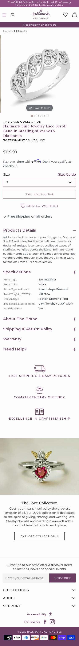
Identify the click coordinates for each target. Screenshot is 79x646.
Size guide (67, 174)
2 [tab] (36, 116)
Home (7, 31)
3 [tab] (39, 116)
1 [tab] (32, 116)
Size (6, 174)
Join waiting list (39, 194)
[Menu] (4, 15)
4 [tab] (43, 116)
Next (77, 76)
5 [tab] (47, 116)
